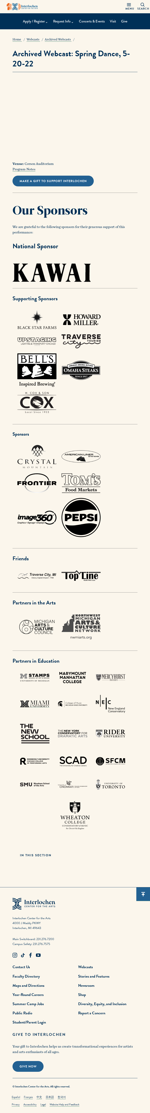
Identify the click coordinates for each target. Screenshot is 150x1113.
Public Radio (22, 1013)
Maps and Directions (28, 985)
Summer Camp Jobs (28, 1004)
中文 (39, 1097)
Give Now (28, 1066)
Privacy (16, 1104)
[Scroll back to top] (143, 894)
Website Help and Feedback (64, 1104)
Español (16, 1097)
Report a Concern (91, 1013)
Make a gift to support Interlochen (53, 181)
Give (124, 21)
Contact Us (21, 967)
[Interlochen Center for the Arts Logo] (22, 6)
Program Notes (23, 169)
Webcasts (85, 967)
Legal (43, 1104)
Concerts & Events (92, 21)
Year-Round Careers (28, 995)
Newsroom (86, 985)
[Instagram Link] (14, 955)
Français (28, 1097)
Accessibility (30, 1104)
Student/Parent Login (29, 1022)
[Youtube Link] (38, 955)
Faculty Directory (26, 976)
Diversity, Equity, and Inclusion (102, 1004)
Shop (82, 995)
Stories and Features (93, 976)
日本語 (50, 1097)
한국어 (62, 1097)
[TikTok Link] (22, 955)
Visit (113, 21)
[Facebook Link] (30, 955)
